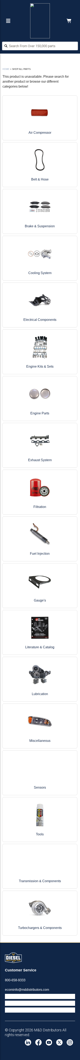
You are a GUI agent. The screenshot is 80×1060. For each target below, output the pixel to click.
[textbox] (40, 46)
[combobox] (40, 47)
